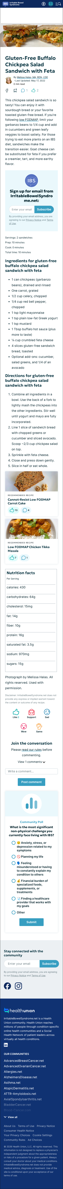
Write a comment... (21, 771)
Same (37, 728)
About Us (9, 1126)
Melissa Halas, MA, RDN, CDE (32, 77)
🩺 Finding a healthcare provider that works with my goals (34, 902)
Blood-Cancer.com (17, 1110)
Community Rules (14, 1139)
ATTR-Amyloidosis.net (20, 1094)
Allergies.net (13, 1072)
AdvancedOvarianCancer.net (25, 1066)
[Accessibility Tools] (43, 3)
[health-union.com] (19, 1011)
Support (30, 713)
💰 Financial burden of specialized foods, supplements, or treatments (32, 886)
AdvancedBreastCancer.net (24, 1061)
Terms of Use (38, 975)
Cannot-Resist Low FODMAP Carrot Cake (29, 501)
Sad (45, 713)
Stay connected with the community (23, 953)
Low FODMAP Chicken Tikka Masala (29, 549)
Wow (21, 728)
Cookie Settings (42, 1135)
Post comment (31, 782)
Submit (31, 922)
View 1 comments (30, 761)
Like (14, 713)
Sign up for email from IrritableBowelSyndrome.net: (31, 196)
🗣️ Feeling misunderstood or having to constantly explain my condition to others (34, 868)
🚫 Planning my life (30, 856)
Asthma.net (12, 1083)
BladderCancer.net (17, 1105)
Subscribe (44, 209)
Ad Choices (35, 1139)
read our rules (32, 750)
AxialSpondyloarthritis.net (23, 1099)
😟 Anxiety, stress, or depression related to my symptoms (34, 846)
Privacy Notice (33, 219)
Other (21, 912)
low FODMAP (28, 120)
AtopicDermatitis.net (19, 1088)
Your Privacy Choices (17, 1135)
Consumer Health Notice (19, 1130)
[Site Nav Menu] (58, 3)
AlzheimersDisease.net (20, 1077)
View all (12, 1117)
